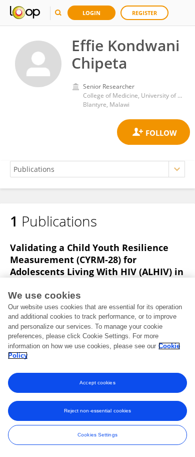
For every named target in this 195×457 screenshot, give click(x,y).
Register (144, 13)
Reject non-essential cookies (98, 410)
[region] (97, 367)
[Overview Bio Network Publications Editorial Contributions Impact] (97, 169)
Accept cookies (97, 382)
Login (91, 13)
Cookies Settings (98, 434)
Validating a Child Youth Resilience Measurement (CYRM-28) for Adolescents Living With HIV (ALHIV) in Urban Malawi (97, 266)
